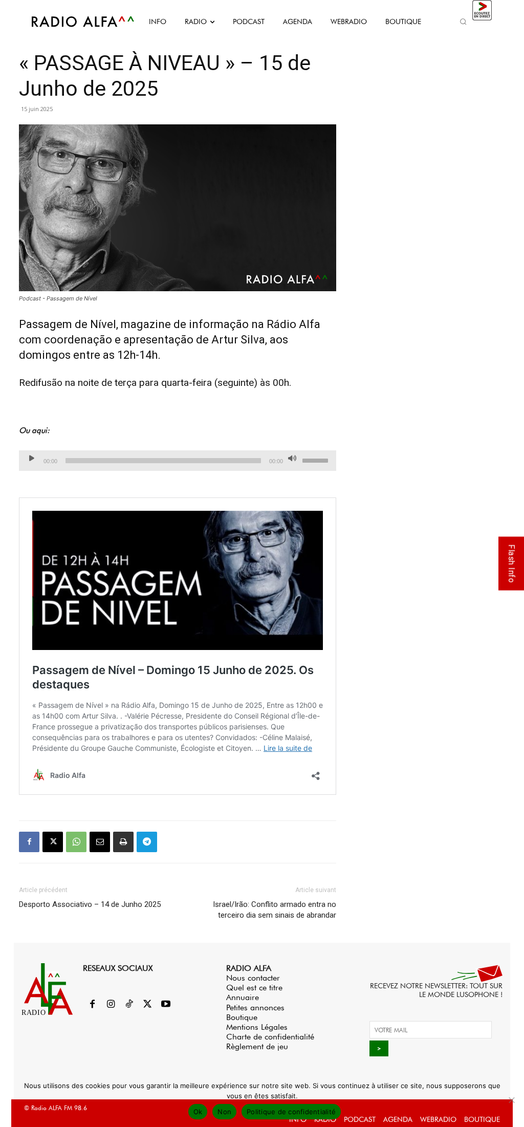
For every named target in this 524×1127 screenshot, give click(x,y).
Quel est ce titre (254, 987)
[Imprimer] (123, 842)
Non (224, 1112)
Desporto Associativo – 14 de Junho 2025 (90, 904)
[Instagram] (110, 1004)
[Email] (100, 842)
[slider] (316, 459)
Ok (198, 1112)
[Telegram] (147, 842)
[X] (52, 842)
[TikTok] (129, 1004)
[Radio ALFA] (72, 21)
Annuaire (242, 997)
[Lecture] (31, 458)
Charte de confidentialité (270, 1037)
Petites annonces (255, 1007)
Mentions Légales (257, 1027)
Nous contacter (253, 978)
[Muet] (292, 458)
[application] (177, 460)
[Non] (511, 1100)
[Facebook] (29, 842)
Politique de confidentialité (291, 1112)
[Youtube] (166, 1004)
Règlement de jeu (257, 1046)
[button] (463, 21)
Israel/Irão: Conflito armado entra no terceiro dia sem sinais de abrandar (273, 910)
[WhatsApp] (76, 842)
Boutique (241, 1017)
